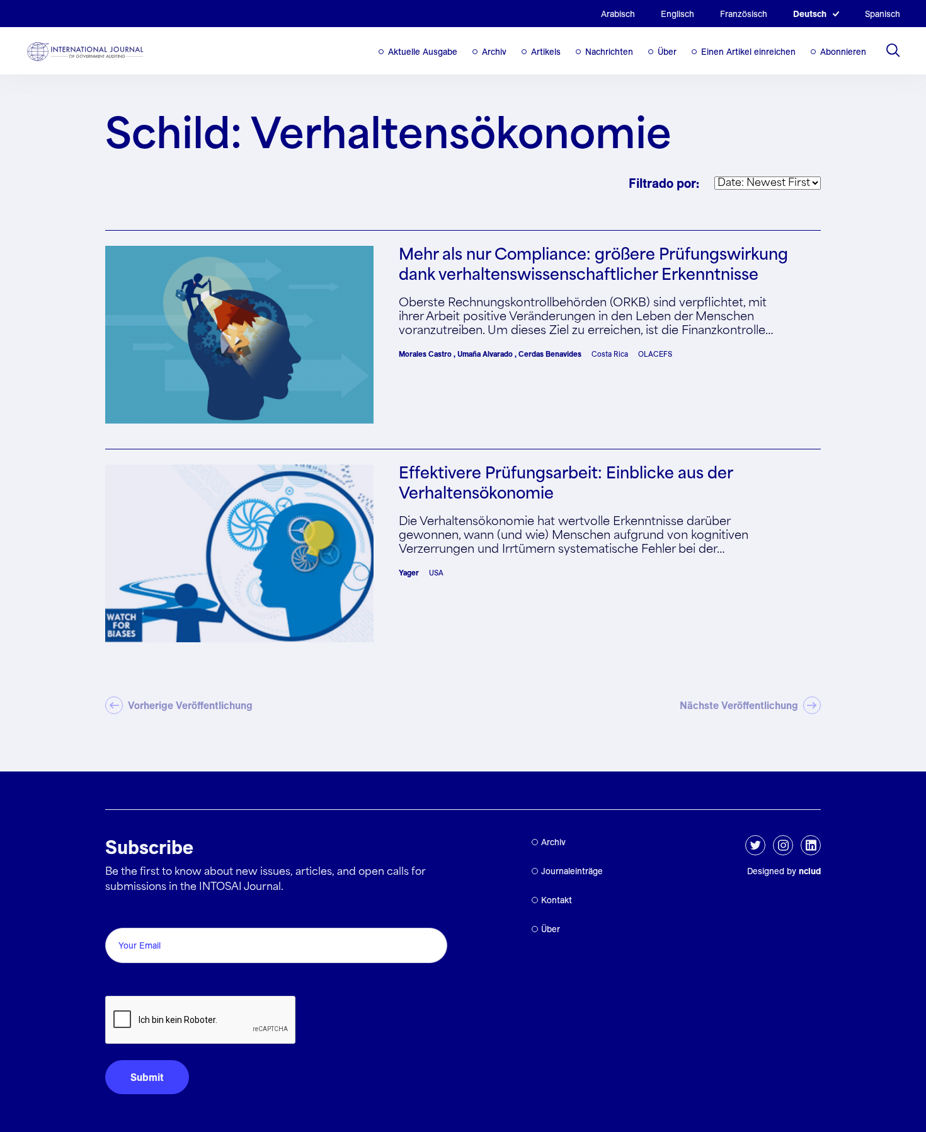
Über (667, 51)
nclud (810, 871)
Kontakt (556, 900)
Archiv (494, 51)
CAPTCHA (135, 982)
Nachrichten (609, 51)
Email (121, 913)
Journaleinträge (572, 871)
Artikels (546, 51)
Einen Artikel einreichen (748, 51)
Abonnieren (843, 51)
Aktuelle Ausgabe (422, 51)
